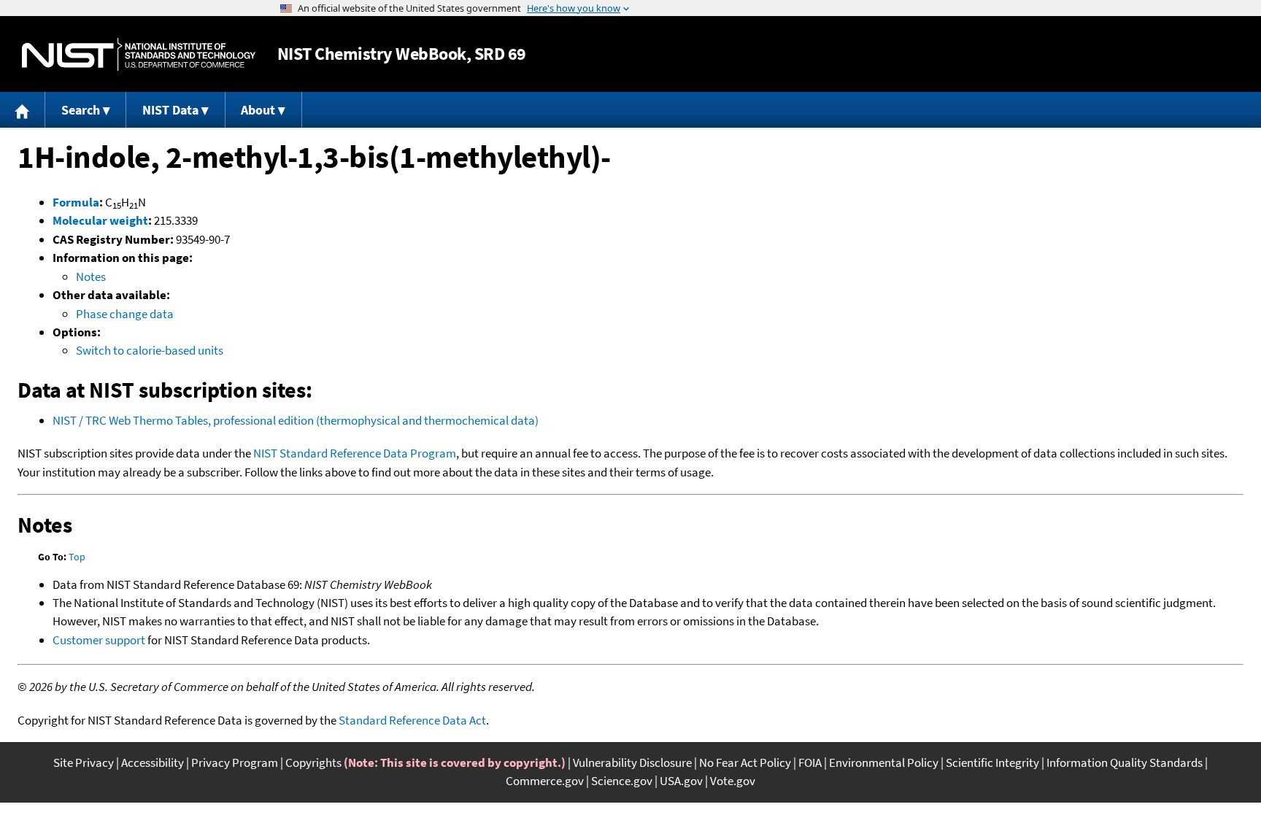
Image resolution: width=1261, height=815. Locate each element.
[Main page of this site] (22, 110)
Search (80, 109)
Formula (76, 202)
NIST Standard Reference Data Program (354, 453)
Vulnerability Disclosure (632, 762)
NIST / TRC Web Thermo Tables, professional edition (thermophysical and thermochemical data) (296, 420)
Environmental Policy (883, 762)
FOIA (810, 762)
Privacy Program (234, 762)
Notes (91, 277)
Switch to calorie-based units (149, 350)
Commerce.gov (545, 781)
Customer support (99, 640)
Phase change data (125, 314)
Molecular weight (100, 220)
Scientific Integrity (992, 762)
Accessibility (152, 762)
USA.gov (681, 781)
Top (77, 556)
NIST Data (170, 109)
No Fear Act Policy (745, 762)
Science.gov (621, 781)
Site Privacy (83, 762)
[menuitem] (22, 110)
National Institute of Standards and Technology (138, 54)
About (258, 109)
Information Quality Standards (1124, 762)
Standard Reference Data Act (412, 720)
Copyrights (313, 762)
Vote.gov (732, 781)
